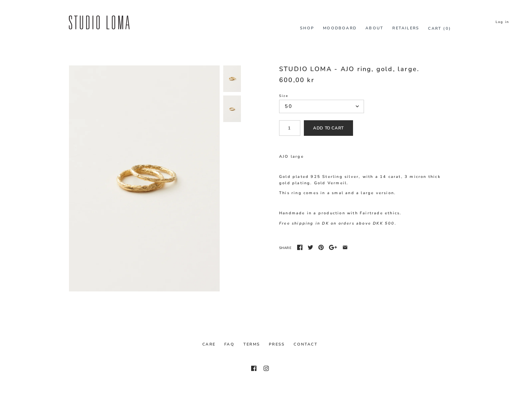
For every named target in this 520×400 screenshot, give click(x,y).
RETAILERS (405, 28)
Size (283, 95)
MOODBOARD (340, 28)
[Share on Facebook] (299, 247)
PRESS (277, 344)
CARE (208, 344)
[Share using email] (345, 247)
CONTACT (305, 344)
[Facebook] (253, 368)
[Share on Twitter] (310, 247)
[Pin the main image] (321, 247)
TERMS (251, 344)
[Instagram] (266, 368)
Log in (502, 21)
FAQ (229, 344)
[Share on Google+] (333, 247)
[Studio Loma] (99, 13)
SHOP (307, 28)
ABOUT (374, 28)
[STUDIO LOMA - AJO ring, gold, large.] (144, 178)
